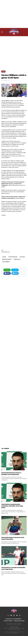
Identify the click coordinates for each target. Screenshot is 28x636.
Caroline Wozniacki (12, 256)
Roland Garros (17, 259)
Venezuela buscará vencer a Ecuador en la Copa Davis (11, 473)
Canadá (4, 256)
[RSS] (20, 615)
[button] (2, 32)
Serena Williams (6, 261)
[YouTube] (17, 615)
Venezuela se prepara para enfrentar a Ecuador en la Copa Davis (12, 505)
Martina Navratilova (6, 259)
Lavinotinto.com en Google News (13, 618)
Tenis (3, 71)
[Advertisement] (14, 14)
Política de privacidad (19, 620)
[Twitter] (8, 615)
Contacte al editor (8, 620)
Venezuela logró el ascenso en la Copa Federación (12, 538)
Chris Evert (22, 256)
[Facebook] (11, 615)
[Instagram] (14, 615)
